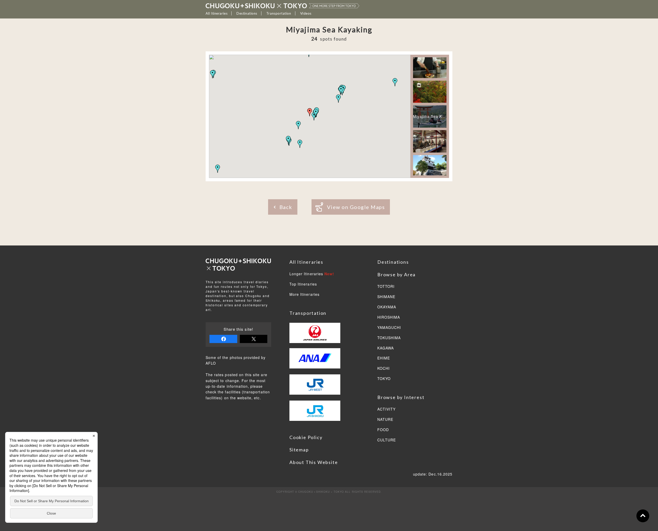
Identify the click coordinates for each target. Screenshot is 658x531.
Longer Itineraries (311, 274)
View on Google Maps (356, 207)
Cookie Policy (305, 437)
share (223, 339)
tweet (254, 339)
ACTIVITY (386, 409)
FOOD (383, 430)
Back (285, 207)
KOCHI (383, 368)
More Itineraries (304, 294)
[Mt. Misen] (429, 91)
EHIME (383, 358)
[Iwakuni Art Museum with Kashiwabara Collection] (429, 141)
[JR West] (314, 387)
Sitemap (299, 449)
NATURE (385, 419)
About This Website (313, 462)
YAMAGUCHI (389, 327)
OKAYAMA (386, 307)
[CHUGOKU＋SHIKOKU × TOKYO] (282, 5)
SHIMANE (386, 297)
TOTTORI (386, 286)
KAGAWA (385, 348)
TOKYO (384, 378)
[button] (300, 144)
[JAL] (314, 335)
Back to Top (642, 515)
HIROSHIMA (388, 317)
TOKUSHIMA (389, 338)
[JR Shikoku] (314, 417)
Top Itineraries (303, 284)
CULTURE (386, 440)
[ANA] (314, 361)
